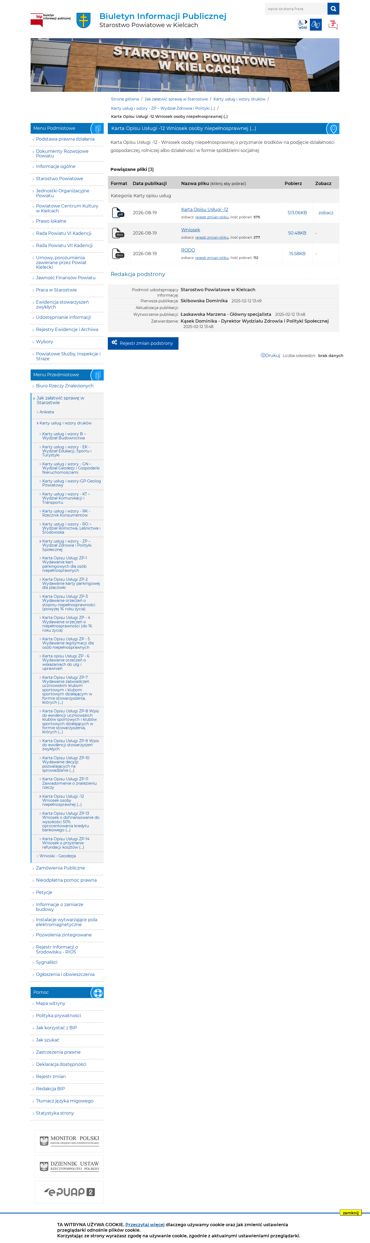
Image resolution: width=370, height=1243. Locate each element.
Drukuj (272, 355)
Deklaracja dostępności (61, 1064)
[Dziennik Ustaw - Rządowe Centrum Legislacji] (69, 1166)
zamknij (351, 1212)
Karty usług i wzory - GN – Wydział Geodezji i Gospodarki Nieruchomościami (71, 468)
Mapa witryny (50, 1003)
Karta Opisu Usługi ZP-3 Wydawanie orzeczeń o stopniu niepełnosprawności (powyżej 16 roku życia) (68, 602)
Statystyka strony (55, 1113)
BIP (333, 25)
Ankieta (47, 412)
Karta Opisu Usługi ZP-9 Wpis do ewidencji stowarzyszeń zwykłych (70, 745)
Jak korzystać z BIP (56, 1027)
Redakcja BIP (50, 1088)
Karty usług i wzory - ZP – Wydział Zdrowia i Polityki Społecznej (67, 545)
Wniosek (190, 229)
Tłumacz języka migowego (64, 1101)
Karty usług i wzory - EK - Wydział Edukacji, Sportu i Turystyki (67, 451)
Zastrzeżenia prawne (58, 1052)
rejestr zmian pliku (212, 217)
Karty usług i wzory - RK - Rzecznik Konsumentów (66, 513)
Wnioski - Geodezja (58, 855)
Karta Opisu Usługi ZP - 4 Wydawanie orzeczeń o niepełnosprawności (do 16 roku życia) (67, 623)
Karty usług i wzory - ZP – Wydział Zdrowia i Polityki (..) (163, 108)
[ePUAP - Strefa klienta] (69, 1192)
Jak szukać (47, 1040)
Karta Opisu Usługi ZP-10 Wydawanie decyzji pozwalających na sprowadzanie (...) (65, 764)
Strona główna (125, 99)
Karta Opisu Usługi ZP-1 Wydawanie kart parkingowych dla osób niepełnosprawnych (64, 564)
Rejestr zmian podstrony (146, 343)
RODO (188, 250)
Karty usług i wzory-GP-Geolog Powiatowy (71, 483)
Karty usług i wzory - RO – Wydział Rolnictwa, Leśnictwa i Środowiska (71, 528)
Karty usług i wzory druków (239, 99)
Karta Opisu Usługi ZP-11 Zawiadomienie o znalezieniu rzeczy (69, 783)
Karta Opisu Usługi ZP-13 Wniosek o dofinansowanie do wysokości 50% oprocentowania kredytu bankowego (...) (70, 822)
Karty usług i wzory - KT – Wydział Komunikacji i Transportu (66, 498)
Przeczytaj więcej (145, 1224)
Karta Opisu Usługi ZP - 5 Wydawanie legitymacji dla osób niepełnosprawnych (68, 643)
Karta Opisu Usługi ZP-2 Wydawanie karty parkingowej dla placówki (71, 583)
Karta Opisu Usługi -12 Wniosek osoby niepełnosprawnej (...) (63, 800)
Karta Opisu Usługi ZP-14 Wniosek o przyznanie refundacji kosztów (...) (65, 843)
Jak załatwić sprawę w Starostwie (176, 99)
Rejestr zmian (51, 1076)
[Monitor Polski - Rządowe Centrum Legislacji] (69, 1141)
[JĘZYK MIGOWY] (316, 25)
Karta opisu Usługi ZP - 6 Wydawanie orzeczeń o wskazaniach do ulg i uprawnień (65, 662)
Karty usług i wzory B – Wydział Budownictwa (64, 435)
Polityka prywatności (58, 1015)
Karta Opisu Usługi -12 (204, 209)
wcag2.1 (303, 25)
